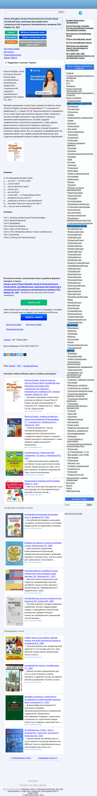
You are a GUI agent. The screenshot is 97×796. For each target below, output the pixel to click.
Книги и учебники (73, 98)
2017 (19, 366)
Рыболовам (73, 460)
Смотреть (11, 42)
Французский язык (76, 232)
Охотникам (72, 383)
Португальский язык (76, 286)
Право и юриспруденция (78, 174)
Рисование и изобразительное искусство (79, 219)
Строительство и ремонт (78, 388)
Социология (73, 138)
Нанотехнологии (75, 370)
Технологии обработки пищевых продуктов (77, 395)
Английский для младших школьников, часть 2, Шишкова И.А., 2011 (41, 515)
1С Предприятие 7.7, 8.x (78, 452)
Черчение (72, 165)
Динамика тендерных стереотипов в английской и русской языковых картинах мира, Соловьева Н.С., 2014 (42, 699)
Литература (73, 112)
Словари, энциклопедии (78, 466)
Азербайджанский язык (78, 266)
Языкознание (73, 308)
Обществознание (75, 193)
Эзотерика (72, 354)
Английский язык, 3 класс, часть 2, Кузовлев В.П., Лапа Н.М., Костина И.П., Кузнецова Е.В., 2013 (41, 733)
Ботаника (72, 151)
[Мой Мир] (11, 354)
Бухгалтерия (73, 339)
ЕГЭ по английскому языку (79, 43)
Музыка (71, 182)
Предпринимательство (78, 345)
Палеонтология (74, 196)
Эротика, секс (74, 463)
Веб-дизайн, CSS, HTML (78, 455)
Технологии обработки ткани (80, 391)
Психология (73, 168)
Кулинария (72, 472)
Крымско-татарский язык (78, 263)
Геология (72, 411)
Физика (71, 115)
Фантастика (73, 449)
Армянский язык (75, 252)
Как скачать (9, 52)
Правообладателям (14, 329)
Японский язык (74, 294)
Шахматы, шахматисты (78, 431)
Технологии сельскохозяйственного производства (77, 406)
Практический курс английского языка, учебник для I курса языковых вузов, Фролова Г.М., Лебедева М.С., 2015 (41, 573)
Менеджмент (73, 328)
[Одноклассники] (8, 354)
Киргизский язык (75, 314)
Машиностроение (75, 419)
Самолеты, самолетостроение (81, 380)
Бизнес (71, 342)
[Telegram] (18, 354)
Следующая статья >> (47, 758)
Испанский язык (75, 235)
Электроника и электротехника (73, 363)
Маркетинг (72, 331)
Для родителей (74, 213)
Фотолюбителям (75, 356)
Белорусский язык (76, 249)
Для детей (72, 129)
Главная (70, 73)
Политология (73, 126)
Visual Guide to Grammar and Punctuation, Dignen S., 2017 (42, 482)
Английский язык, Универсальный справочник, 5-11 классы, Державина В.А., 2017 (43, 455)
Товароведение (75, 348)
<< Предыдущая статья (20, 758)
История (71, 162)
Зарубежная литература (78, 204)
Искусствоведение (76, 132)
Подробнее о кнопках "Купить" (22, 63)
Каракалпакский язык (77, 320)
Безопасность (74, 469)
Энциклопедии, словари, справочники (77, 479)
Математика (73, 106)
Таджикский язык (75, 322)
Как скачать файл (13, 325)
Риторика (72, 157)
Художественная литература (80, 154)
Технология (73, 135)
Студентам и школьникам (79, 207)
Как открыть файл (12, 49)
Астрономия (73, 176)
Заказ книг (72, 414)
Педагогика (73, 140)
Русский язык (73, 109)
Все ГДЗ (69, 81)
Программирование (76, 434)
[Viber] (15, 354)
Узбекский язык (74, 257)
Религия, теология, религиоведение (75, 189)
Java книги (72, 417)
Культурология (74, 210)
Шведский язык (74, 291)
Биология (72, 123)
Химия (70, 121)
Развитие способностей (78, 428)
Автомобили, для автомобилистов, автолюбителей (75, 375)
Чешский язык (74, 288)
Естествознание (75, 201)
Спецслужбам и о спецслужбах (75, 440)
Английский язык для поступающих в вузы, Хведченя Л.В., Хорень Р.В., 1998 (43, 599)
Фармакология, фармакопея (80, 367)
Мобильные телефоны (77, 385)
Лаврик (12, 366)
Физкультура (73, 179)
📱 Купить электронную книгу (33, 37)
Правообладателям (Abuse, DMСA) (12, 56)
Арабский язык (74, 269)
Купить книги (33, 317)
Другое (69, 486)
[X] (25, 354)
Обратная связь (73, 491)
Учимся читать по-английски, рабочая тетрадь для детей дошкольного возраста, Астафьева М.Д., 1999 (42, 640)
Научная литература (77, 215)
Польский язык (74, 283)
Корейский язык (75, 260)
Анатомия (72, 148)
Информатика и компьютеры (80, 118)
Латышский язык (75, 280)
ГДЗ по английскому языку (79, 39)
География (72, 198)
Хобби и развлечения (77, 359)
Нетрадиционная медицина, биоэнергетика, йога (79, 445)
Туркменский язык (76, 317)
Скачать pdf (34, 302)
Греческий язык (74, 277)
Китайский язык (74, 303)
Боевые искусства (76, 475)
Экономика (72, 334)
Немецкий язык (74, 237)
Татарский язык (74, 254)
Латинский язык (75, 243)
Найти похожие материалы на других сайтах (33, 43)
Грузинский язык (75, 311)
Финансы (72, 337)
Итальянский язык (76, 240)
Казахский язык (74, 274)
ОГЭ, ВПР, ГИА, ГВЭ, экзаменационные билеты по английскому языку (80, 56)
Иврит (70, 300)
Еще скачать (11, 37)
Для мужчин (73, 458)
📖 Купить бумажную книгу (33, 32)
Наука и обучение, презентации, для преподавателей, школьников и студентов (80, 92)
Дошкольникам (74, 101)
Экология (72, 185)
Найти (69, 488)
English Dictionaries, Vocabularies (75, 21)
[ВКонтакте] (5, 354)
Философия (73, 171)
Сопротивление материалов (80, 223)
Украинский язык (75, 246)
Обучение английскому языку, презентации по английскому (77, 48)
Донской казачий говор (78, 297)
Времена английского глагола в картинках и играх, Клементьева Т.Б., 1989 (43, 544)
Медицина (72, 436)
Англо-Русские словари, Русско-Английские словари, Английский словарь (80, 28)
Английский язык (75, 229)
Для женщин (73, 422)
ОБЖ (70, 159)
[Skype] (21, 354)
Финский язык (74, 305)
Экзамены (70, 86)
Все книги (70, 483)
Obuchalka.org (11, 789)
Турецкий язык (74, 271)
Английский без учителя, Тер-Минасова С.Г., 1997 (41, 667)
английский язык (30, 366)
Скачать (11, 32)
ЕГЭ (68, 83)
